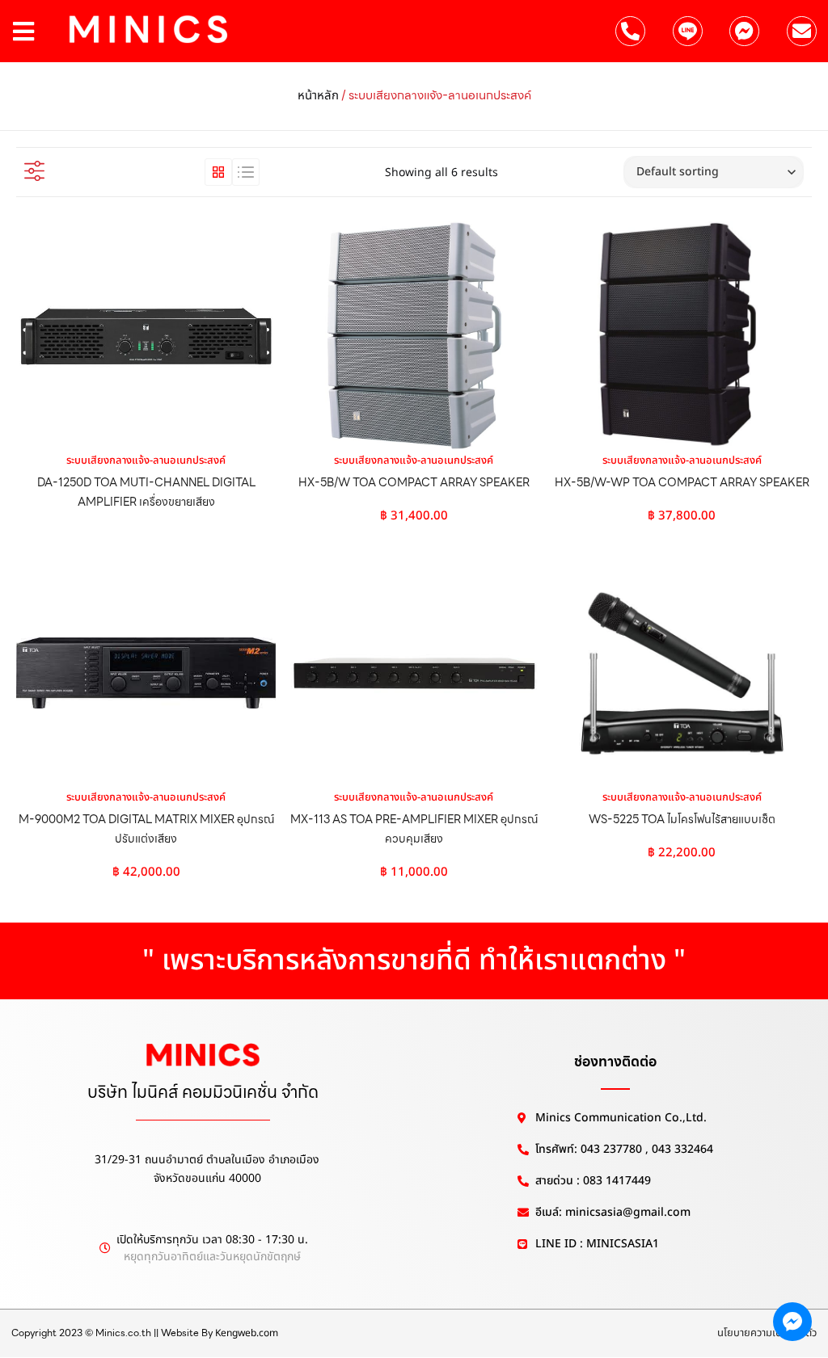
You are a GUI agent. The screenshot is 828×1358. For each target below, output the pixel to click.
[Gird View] (218, 172)
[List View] (246, 172)
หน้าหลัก (318, 95)
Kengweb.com (246, 1333)
